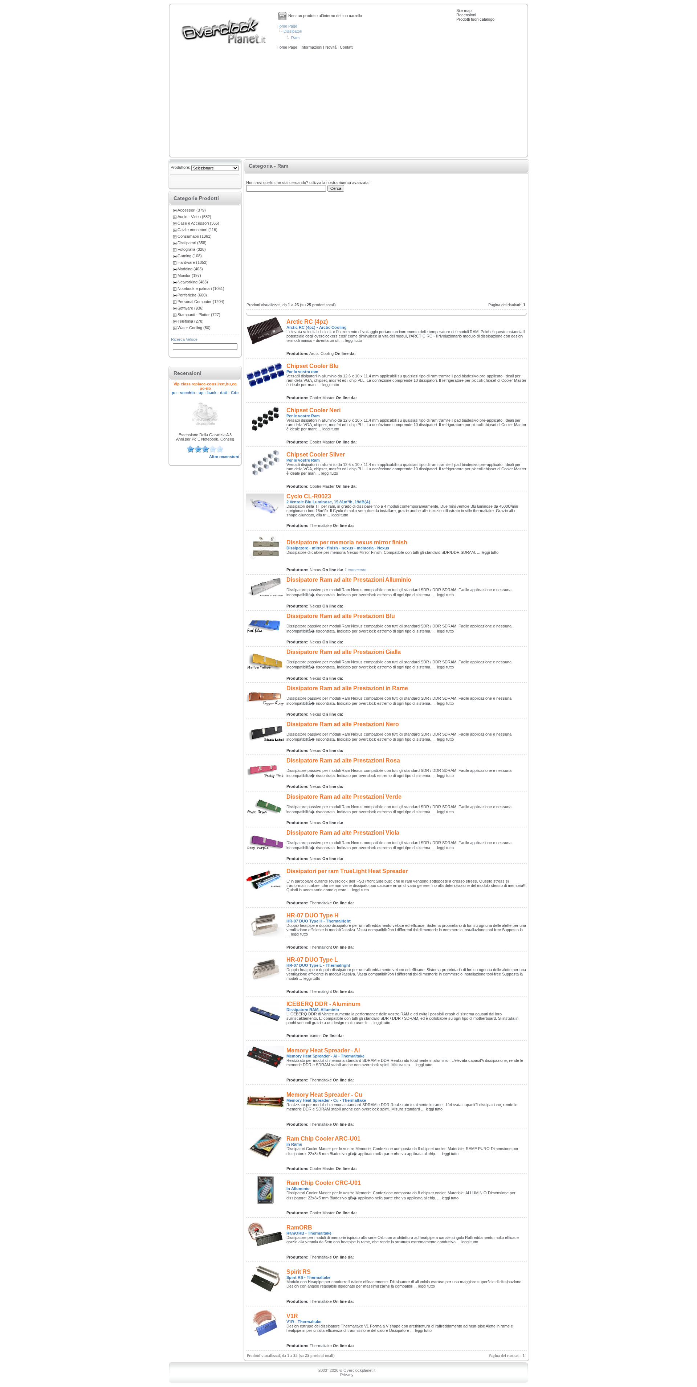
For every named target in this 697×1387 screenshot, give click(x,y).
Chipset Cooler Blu (312, 366)
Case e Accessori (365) (198, 223)
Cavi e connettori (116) (197, 230)
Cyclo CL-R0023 (308, 496)
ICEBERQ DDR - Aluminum (323, 1004)
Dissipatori (293, 31)
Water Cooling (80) (194, 328)
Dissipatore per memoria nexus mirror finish (346, 542)
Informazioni (312, 47)
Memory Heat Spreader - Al (323, 1050)
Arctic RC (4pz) (307, 322)
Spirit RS (298, 1272)
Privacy (347, 1374)
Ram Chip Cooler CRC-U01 (323, 1183)
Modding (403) (190, 269)
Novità (331, 47)
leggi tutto (353, 340)
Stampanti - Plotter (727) (199, 314)
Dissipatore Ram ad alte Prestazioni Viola (342, 833)
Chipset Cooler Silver (315, 454)
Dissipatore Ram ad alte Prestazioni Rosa (343, 760)
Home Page (287, 26)
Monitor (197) (189, 275)
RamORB (299, 1227)
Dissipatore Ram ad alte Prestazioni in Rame (347, 688)
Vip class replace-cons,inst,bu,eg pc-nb (205, 386)
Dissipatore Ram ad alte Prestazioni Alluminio (348, 580)
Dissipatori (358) (192, 243)
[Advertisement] (348, 104)
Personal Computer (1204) (201, 301)
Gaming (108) (190, 256)
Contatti (346, 47)
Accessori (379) (192, 210)
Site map (464, 10)
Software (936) (191, 308)
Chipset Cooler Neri (313, 410)
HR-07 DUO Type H (312, 915)
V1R (292, 1316)
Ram (295, 38)
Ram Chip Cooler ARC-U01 (323, 1139)
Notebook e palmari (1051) (201, 288)
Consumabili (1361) (195, 236)
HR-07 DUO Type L (312, 960)
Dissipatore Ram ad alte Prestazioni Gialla (343, 652)
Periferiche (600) (192, 295)
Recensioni (466, 15)
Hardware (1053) (193, 262)
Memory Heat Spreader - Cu (324, 1095)
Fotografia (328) (192, 249)
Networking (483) (193, 282)
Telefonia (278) (191, 321)
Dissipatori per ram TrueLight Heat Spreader (347, 871)
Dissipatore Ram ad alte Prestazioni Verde (344, 797)
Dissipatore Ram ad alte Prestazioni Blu (340, 616)
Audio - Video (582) (194, 216)
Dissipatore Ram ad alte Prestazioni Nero (342, 724)
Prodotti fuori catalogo (475, 19)
